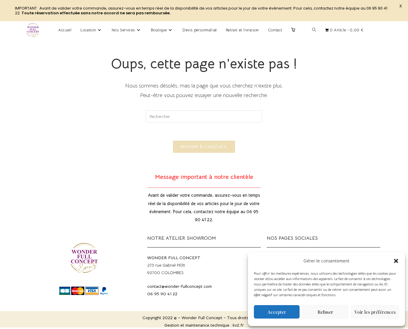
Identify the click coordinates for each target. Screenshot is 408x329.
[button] (396, 261)
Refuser (325, 312)
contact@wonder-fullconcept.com (179, 286)
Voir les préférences (375, 312)
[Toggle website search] (314, 30)
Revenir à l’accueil (204, 146)
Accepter (277, 312)
